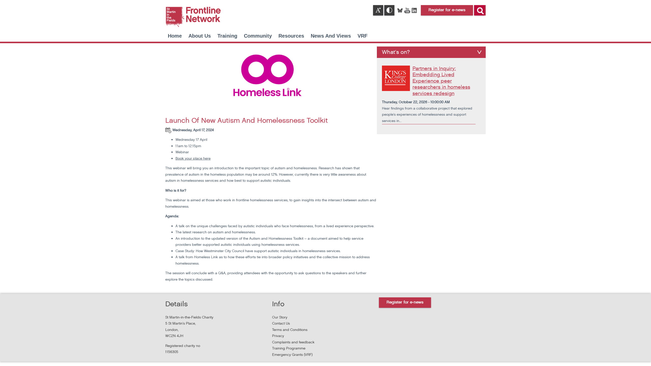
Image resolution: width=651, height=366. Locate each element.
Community (258, 36)
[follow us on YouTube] (407, 10)
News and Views (331, 36)
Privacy (278, 335)
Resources (291, 36)
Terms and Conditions (289, 329)
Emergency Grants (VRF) (292, 354)
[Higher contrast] (389, 10)
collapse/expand (479, 52)
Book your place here (193, 158)
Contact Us (281, 323)
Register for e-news (405, 302)
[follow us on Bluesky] (400, 10)
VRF (362, 36)
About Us (199, 36)
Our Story (279, 317)
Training (227, 36)
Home (175, 36)
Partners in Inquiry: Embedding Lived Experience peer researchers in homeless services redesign (441, 81)
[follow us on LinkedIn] (414, 10)
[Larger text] (378, 10)
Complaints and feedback (293, 342)
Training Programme (288, 348)
